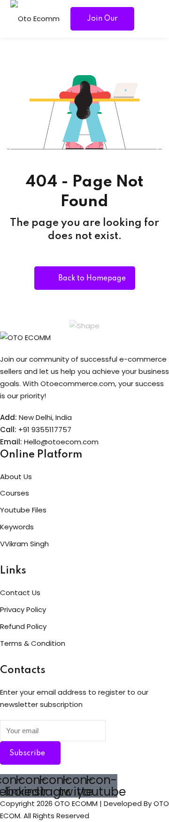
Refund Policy (23, 626)
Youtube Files (23, 510)
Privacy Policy (23, 609)
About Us (16, 476)
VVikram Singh (24, 544)
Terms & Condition (32, 643)
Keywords (17, 527)
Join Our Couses (102, 23)
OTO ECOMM (76, 803)
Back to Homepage (92, 278)
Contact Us (20, 592)
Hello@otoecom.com (61, 442)
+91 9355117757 (44, 429)
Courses (14, 493)
